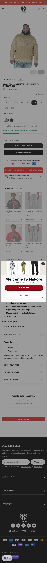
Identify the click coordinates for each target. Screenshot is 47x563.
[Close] (43, 263)
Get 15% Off (24, 288)
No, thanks (24, 295)
